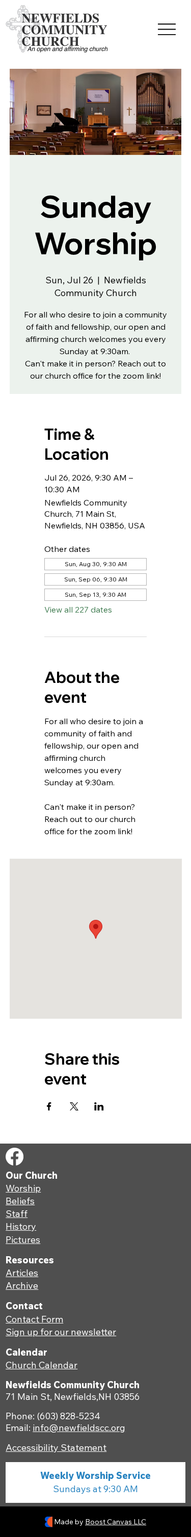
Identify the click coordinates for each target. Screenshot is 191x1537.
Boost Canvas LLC (115, 1521)
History (21, 1226)
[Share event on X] (74, 1106)
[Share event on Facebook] (49, 1106)
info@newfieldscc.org (79, 1428)
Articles (22, 1273)
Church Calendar (41, 1365)
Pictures (23, 1240)
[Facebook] (14, 1156)
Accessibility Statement (56, 1447)
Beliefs (20, 1201)
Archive (22, 1285)
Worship (23, 1188)
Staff (17, 1214)
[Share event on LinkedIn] (99, 1106)
